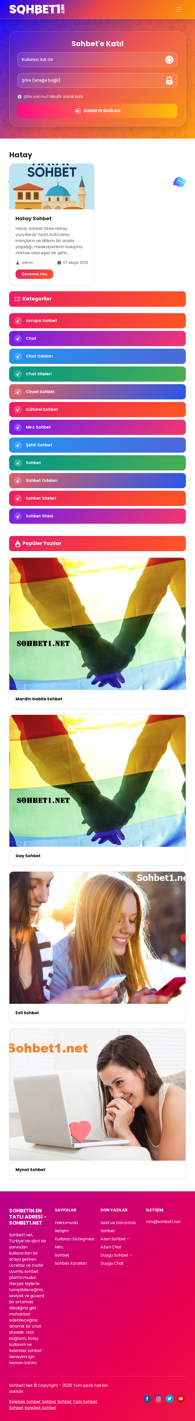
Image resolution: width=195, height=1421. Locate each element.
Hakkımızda (66, 1223)
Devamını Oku (34, 274)
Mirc (59, 1247)
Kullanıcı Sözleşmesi (74, 1239)
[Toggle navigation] (179, 9)
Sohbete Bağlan (101, 111)
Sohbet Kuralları (71, 1263)
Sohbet (62, 1255)
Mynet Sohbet (30, 1170)
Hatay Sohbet (33, 218)
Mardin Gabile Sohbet (38, 699)
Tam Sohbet (85, 1402)
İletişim (62, 1231)
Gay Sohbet (28, 856)
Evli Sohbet (27, 1013)
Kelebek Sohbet (25, 1402)
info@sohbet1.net (163, 1222)
